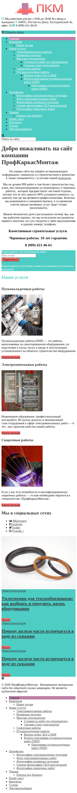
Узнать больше (10, 357)
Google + (18, 531)
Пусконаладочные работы (33, 72)
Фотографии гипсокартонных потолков (41, 95)
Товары (14, 112)
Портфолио (16, 92)
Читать (5, 619)
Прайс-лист (16, 119)
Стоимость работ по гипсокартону (46, 62)
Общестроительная (13, 590)
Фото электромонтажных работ (36, 98)
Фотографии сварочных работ (35, 108)
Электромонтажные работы (34, 51)
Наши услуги (17, 48)
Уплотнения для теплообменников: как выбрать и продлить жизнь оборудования (37, 603)
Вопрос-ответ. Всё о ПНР (40, 75)
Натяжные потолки (28, 55)
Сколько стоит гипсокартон (41, 65)
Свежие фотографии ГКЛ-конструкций (41, 105)
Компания (15, 41)
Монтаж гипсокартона (30, 58)
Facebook (16, 524)
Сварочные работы (28, 68)
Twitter (16, 527)
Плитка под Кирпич (29, 115)
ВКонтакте (20, 520)
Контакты (15, 122)
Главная (14, 38)
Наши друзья (24, 45)
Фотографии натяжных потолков (37, 102)
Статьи (13, 125)
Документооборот (20, 129)
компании (64, 178)
